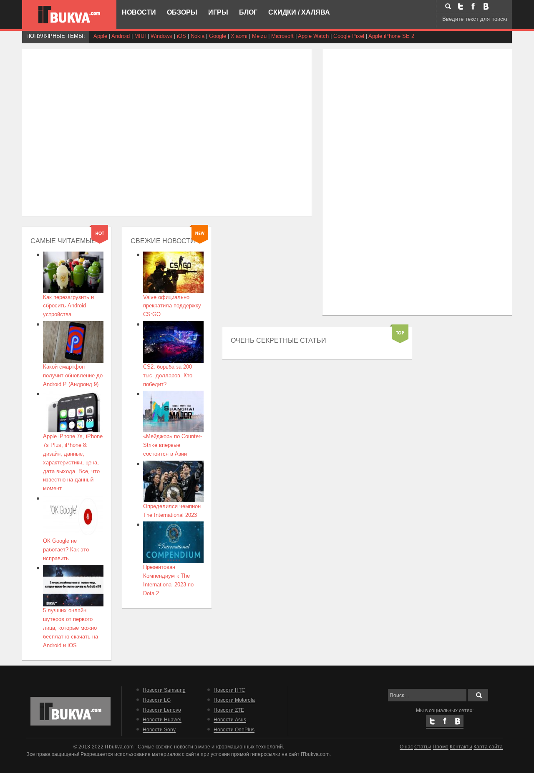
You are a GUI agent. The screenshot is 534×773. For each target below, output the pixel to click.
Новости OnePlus (234, 729)
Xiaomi (239, 36)
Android (120, 36)
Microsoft (282, 36)
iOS (181, 36)
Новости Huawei (162, 719)
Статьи (422, 746)
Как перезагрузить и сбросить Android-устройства (68, 306)
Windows (161, 36)
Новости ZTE (229, 710)
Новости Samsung (164, 690)
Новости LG (157, 700)
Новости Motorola (234, 700)
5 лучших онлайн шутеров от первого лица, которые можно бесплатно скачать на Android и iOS (70, 627)
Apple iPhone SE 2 (391, 36)
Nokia (197, 36)
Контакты (461, 746)
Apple (100, 36)
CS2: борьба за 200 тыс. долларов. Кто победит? (167, 375)
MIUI (140, 36)
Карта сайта (488, 746)
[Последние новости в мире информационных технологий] (69, 14)
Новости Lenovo (162, 710)
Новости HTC (229, 690)
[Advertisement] (98, 122)
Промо (440, 746)
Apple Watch (313, 36)
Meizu (259, 36)
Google (217, 36)
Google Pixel (348, 36)
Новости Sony (159, 729)
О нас (406, 746)
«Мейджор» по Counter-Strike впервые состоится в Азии (172, 445)
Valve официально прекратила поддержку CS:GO (172, 306)
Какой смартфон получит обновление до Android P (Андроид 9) (73, 375)
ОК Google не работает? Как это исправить (66, 549)
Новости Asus (230, 719)
